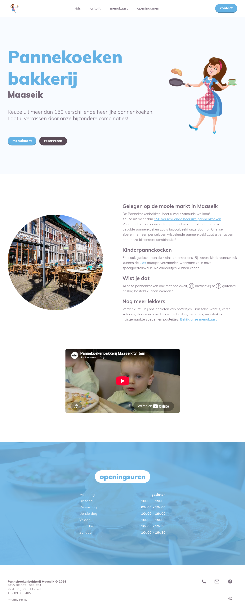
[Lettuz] (233, 608)
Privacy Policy (18, 599)
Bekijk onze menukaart (198, 319)
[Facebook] (231, 583)
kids (143, 263)
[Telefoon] (204, 583)
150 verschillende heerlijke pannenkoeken (187, 219)
